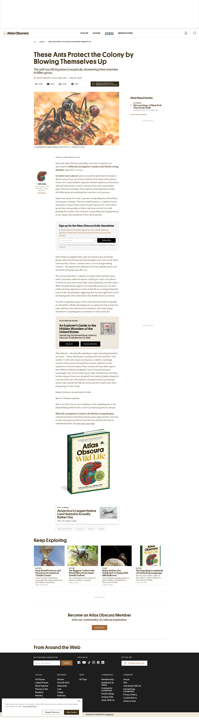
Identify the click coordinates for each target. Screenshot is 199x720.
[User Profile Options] (185, 33)
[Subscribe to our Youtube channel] (84, 663)
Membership (107, 679)
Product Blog (107, 694)
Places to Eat (41, 689)
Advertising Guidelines (129, 690)
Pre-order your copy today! (84, 424)
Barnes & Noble (90, 344)
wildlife (80, 529)
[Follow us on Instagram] (93, 663)
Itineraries (62, 686)
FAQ (125, 683)
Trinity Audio (67, 157)
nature (101, 529)
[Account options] (186, 33)
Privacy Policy (102, 245)
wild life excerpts (64, 529)
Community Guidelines (106, 689)
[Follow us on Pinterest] (98, 663)
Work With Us (108, 700)
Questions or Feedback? (99, 714)
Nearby (39, 695)
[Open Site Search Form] (194, 33)
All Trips (83, 679)
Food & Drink (63, 683)
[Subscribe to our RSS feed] (102, 663)
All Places (40, 679)
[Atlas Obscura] (16, 33)
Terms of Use (129, 701)
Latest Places (41, 683)
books (91, 529)
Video (60, 692)
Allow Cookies (71, 712)
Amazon (69, 344)
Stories (42, 41)
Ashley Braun (43, 78)
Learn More (99, 628)
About (126, 679)
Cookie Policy (130, 698)
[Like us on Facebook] (79, 663)
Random (39, 692)
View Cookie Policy (30, 706)
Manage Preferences (52, 712)
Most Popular (41, 686)
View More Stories (138, 114)
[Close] (78, 701)
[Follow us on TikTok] (89, 663)
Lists (59, 689)
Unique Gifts (107, 697)
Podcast (61, 695)
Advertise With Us (132, 686)
